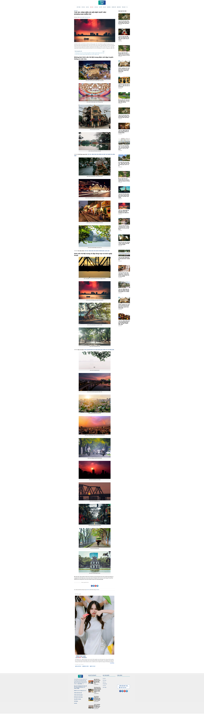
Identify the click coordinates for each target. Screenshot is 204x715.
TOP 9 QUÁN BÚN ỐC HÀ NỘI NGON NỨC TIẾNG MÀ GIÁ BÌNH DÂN (99, 349)
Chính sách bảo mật (78, 692)
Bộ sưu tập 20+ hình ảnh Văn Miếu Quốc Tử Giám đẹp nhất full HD (124, 101)
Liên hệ (75, 703)
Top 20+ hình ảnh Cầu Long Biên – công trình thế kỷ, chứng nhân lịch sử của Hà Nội (123, 274)
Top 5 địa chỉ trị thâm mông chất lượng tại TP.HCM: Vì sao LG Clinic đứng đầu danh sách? (97, 690)
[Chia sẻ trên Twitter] (94, 586)
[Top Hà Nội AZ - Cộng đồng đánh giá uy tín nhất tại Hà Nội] (102, 2)
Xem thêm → (80, 683)
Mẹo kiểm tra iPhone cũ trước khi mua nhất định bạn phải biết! (97, 681)
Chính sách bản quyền (78, 694)
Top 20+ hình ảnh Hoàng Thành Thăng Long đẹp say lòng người (124, 243)
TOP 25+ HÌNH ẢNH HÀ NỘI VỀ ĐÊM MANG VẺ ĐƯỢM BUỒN (123, 131)
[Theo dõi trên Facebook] (120, 691)
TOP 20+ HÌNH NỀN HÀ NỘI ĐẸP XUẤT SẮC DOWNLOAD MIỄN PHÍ (123, 211)
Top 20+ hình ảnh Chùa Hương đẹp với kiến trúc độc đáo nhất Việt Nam (123, 22)
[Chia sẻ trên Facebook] (92, 586)
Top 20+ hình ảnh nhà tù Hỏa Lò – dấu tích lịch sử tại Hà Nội (124, 85)
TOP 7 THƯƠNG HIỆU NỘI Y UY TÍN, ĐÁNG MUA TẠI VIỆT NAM (97, 706)
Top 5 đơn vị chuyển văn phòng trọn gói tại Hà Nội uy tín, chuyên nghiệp (97, 698)
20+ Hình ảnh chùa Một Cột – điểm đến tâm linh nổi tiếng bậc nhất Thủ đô (123, 164)
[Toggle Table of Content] (103, 51)
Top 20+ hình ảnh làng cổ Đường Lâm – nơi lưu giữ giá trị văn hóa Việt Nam (123, 227)
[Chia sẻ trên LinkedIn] (97, 586)
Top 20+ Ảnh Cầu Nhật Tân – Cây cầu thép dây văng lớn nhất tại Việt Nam (123, 147)
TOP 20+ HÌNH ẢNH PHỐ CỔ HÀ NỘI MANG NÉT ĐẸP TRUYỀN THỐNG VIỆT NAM (124, 322)
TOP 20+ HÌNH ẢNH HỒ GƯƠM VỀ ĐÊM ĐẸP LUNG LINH (97, 250)
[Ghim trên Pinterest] (95, 586)
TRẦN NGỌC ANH (87, 17)
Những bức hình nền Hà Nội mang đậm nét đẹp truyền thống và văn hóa (89, 52)
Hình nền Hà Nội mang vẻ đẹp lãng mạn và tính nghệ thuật (87, 54)
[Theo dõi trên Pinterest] (125, 691)
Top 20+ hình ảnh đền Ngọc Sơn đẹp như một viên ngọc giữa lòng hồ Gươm (123, 38)
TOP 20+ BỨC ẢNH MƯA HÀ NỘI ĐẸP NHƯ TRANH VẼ (124, 258)
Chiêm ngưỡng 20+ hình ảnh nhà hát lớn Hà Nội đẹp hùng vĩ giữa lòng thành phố (124, 70)
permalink (97, 589)
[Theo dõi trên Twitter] (122, 691)
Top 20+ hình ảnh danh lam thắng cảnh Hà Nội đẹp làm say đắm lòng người (123, 195)
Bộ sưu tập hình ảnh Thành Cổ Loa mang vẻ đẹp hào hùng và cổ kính (124, 54)
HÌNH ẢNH (76, 10)
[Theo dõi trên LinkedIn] (127, 691)
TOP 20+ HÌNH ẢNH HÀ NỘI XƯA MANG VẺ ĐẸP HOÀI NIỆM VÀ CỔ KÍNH (123, 290)
